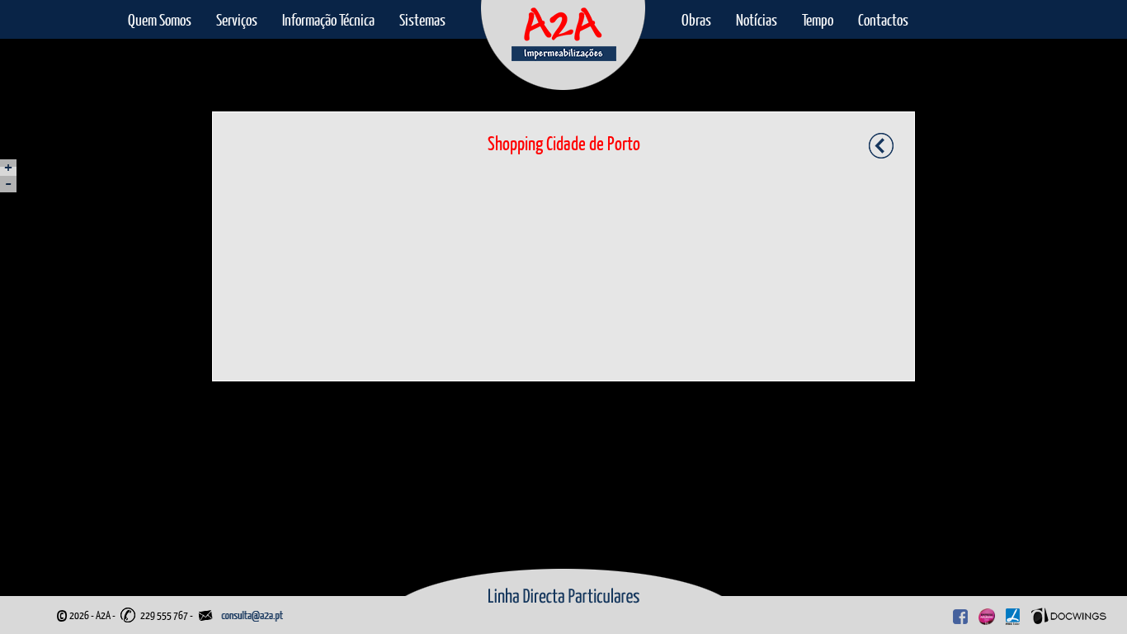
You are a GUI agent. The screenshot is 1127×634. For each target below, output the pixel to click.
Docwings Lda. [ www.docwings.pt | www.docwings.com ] (1068, 612)
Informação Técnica (328, 19)
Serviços (236, 19)
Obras (696, 19)
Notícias (756, 19)
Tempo (817, 19)
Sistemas (422, 19)
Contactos (883, 19)
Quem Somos (159, 19)
